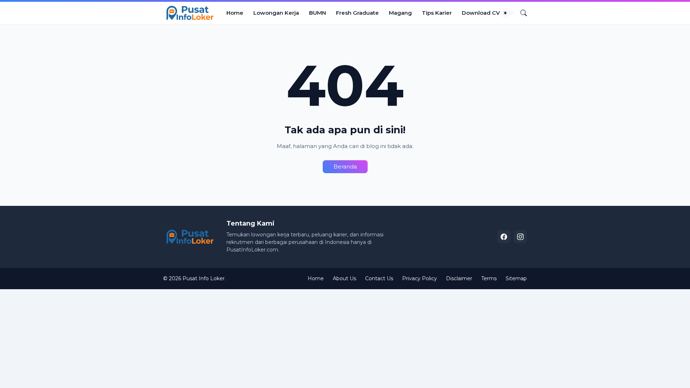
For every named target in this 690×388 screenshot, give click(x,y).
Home (234, 12)
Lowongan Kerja (276, 12)
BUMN (317, 12)
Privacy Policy (419, 278)
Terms (489, 278)
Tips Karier (437, 12)
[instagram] (520, 236)
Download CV (481, 12)
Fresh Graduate (357, 12)
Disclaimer (459, 278)
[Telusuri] (521, 13)
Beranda (345, 166)
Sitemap (516, 278)
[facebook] (503, 236)
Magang (400, 12)
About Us (344, 278)
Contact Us (379, 278)
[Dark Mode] (508, 13)
